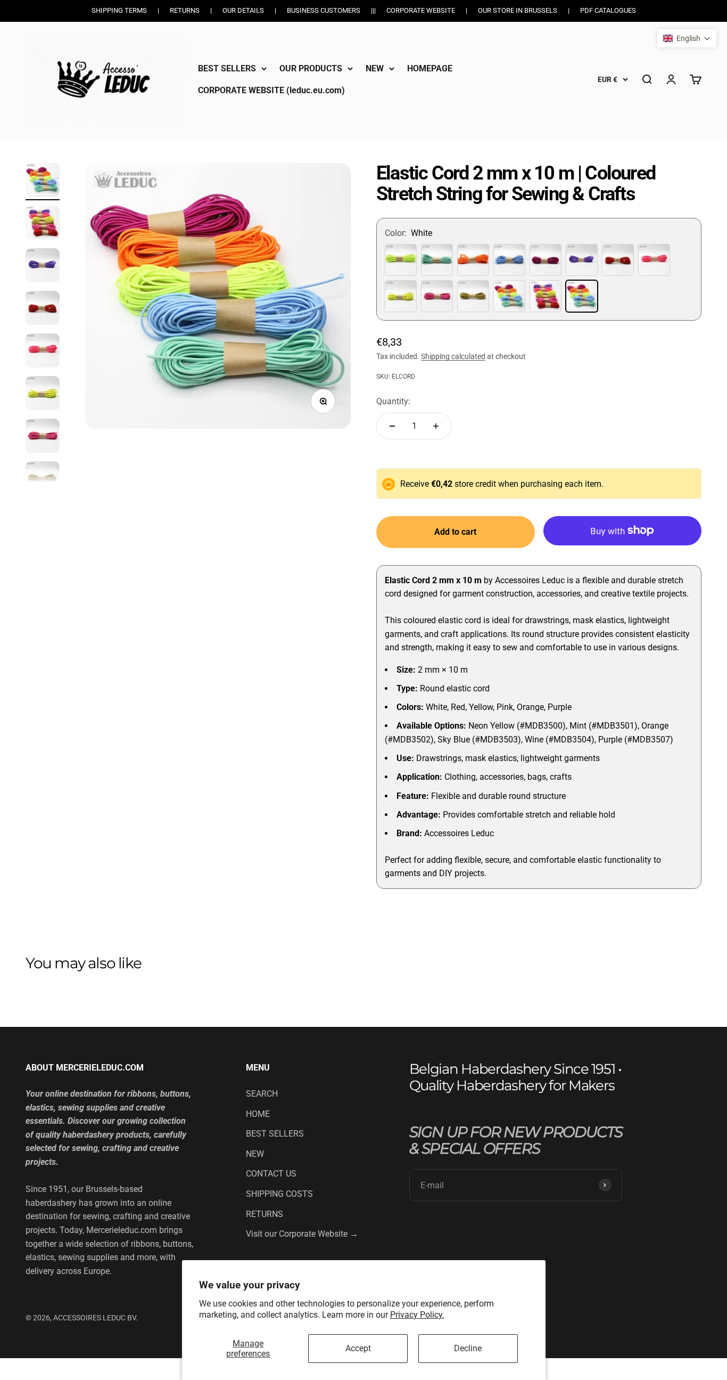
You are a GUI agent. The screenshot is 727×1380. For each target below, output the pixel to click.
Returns (185, 10)
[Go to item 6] (43, 394)
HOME (258, 1114)
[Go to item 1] (43, 181)
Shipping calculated (453, 356)
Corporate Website (420, 10)
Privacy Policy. (417, 1315)
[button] (687, 38)
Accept (358, 1348)
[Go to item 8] (43, 480)
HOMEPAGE (429, 68)
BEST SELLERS (227, 68)
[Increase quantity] (435, 426)
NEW (375, 68)
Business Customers (323, 10)
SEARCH (262, 1094)
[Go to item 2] (43, 224)
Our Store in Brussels (517, 10)
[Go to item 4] (43, 309)
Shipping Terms (119, 10)
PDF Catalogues (608, 10)
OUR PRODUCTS (310, 68)
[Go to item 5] (43, 352)
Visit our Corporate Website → (302, 1234)
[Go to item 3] (43, 266)
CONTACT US (271, 1174)
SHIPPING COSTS (279, 1194)
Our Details (243, 10)
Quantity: (393, 401)
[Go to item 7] (43, 437)
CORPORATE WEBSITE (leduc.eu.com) (271, 90)
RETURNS (264, 1214)
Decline (468, 1348)
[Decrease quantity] (392, 426)
